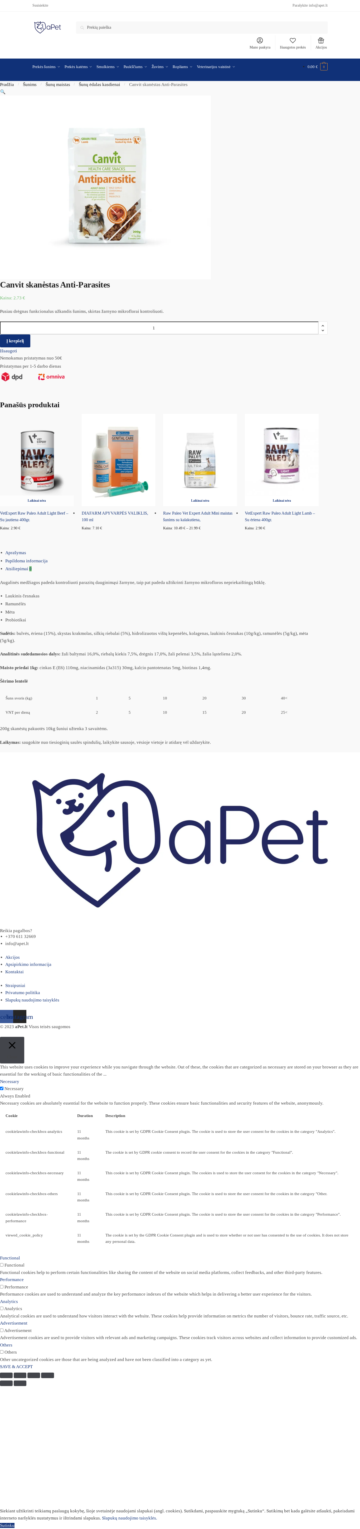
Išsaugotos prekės (293, 47)
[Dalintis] (20, 1375)
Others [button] (6, 1345)
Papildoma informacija (26, 560)
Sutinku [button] (7, 1525)
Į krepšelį (15, 340)
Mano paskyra (260, 47)
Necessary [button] (9, 1081)
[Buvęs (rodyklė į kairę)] (6, 1383)
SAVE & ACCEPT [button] (16, 1366)
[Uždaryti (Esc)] (6, 1375)
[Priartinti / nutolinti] (47, 1375)
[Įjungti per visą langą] (33, 1375)
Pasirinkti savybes (200, 537)
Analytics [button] (9, 1301)
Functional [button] (10, 1257)
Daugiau (36, 537)
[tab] (182, 553)
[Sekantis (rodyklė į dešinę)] (20, 1383)
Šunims (30, 84)
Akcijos (321, 47)
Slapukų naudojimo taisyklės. (129, 1518)
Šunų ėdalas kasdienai (99, 84)
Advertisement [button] (13, 1323)
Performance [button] (12, 1279)
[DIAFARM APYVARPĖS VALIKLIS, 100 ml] (118, 460)
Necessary (14, 1088)
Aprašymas (15, 552)
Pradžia (7, 84)
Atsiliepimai (18, 568)
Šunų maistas (58, 84)
